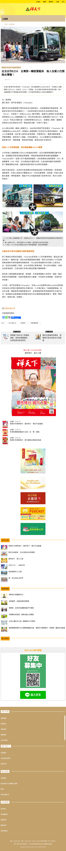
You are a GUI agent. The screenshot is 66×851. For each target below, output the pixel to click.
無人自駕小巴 (13, 323)
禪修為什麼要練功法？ (16, 594)
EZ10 (4, 323)
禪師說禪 (3, 729)
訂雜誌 (38, 1)
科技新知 (25, 323)
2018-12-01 (7, 79)
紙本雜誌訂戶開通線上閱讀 (9, 783)
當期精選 (9, 67)
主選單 (5, 19)
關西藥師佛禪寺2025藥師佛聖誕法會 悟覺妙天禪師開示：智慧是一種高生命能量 (37, 628)
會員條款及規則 (5, 758)
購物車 (51, 1)
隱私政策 (3, 764)
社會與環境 (4, 740)
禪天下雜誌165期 (16, 67)
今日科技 (4, 67)
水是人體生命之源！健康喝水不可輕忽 (22, 621)
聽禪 (44, 1)
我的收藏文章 (5, 794)
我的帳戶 (3, 809)
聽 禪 (2, 789)
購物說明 (3, 825)
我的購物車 (4, 814)
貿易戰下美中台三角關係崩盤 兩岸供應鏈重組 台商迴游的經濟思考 (19, 337)
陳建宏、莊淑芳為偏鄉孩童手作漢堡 (21, 608)
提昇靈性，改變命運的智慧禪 (19, 601)
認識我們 (3, 753)
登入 (63, 1)
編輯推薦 (3, 734)
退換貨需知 (4, 831)
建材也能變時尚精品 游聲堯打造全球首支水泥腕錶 (51, 337)
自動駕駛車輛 (35, 323)
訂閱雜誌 (3, 778)
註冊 (57, 1)
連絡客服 (3, 820)
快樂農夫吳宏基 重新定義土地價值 (21, 614)
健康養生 (3, 723)
